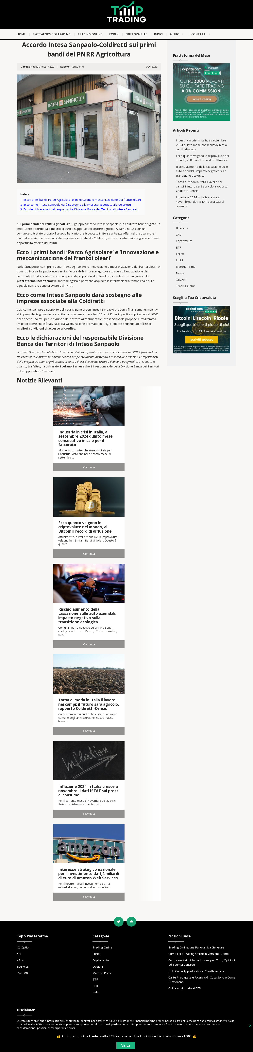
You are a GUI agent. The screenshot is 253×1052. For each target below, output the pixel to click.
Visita (125, 1045)
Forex (113, 34)
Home (21, 34)
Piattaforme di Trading (52, 34)
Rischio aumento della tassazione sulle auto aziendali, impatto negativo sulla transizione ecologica (202, 171)
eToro (21, 960)
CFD (178, 234)
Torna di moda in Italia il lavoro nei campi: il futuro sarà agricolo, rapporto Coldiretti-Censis (202, 186)
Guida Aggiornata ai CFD (184, 988)
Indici (158, 34)
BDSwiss (23, 966)
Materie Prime (185, 266)
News (51, 66)
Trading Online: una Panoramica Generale (196, 947)
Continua (89, 467)
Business (40, 66)
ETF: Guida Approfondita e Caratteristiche (196, 971)
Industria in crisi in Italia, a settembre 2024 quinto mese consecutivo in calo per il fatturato (201, 144)
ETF (178, 247)
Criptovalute (136, 34)
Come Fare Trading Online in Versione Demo (198, 954)
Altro (174, 34)
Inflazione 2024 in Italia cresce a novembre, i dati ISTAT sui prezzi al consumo (200, 201)
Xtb (19, 954)
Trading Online (90, 34)
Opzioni (181, 279)
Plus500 (22, 973)
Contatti (198, 34)
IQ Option (23, 947)
